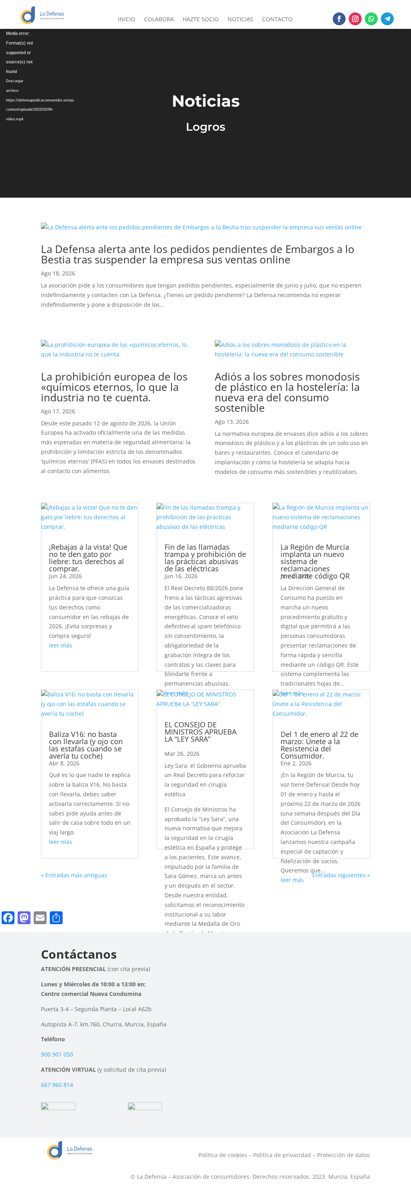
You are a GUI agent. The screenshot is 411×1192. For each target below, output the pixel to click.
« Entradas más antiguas (74, 875)
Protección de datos (343, 1155)
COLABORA (159, 19)
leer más (60, 645)
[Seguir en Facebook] (339, 18)
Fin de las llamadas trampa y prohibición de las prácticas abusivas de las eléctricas (205, 557)
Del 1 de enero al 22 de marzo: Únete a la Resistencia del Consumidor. (319, 745)
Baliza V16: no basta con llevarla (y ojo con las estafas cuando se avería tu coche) (86, 745)
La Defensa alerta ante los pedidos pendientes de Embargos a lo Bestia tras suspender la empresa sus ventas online (197, 254)
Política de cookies (222, 1155)
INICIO (126, 19)
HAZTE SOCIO (201, 19)
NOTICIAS (240, 19)
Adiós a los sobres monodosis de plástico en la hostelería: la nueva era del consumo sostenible (287, 392)
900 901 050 (57, 1054)
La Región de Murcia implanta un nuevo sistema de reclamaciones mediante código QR (315, 561)
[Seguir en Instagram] (355, 18)
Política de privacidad (282, 1155)
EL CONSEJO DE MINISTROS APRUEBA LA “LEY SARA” (200, 732)
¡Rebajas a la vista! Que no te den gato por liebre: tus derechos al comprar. (88, 557)
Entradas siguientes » (341, 875)
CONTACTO (277, 19)
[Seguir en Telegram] (387, 18)
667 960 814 (57, 1085)
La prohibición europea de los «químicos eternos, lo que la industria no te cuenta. (114, 387)
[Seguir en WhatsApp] (371, 18)
